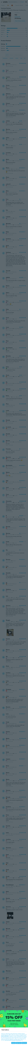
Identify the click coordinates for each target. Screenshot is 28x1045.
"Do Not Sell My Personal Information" (13, 1040)
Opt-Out (18, 1043)
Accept (13, 1043)
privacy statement (5, 1035)
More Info (24, 1043)
